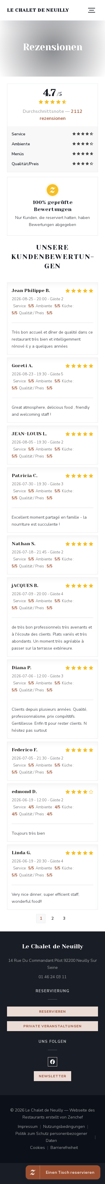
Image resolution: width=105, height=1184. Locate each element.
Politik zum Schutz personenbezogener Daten (56, 1137)
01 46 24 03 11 (52, 977)
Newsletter (52, 1076)
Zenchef (75, 1117)
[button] (91, 10)
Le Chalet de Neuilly (38, 10)
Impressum (30, 1127)
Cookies (40, 1148)
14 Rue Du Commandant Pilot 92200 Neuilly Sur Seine (53, 964)
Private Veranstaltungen (52, 1026)
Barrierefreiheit (64, 1148)
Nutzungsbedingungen (66, 1127)
